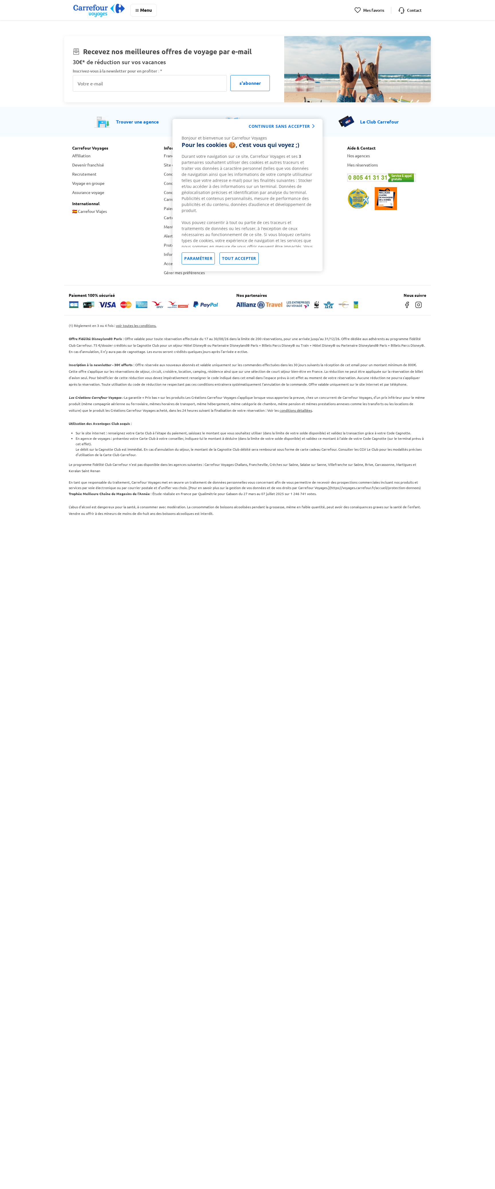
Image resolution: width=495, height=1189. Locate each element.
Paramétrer (198, 258)
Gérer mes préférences (184, 272)
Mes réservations (362, 164)
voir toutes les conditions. (136, 325)
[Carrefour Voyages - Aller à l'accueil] (99, 10)
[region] (247, 195)
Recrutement (84, 173)
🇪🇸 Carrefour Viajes (89, 211)
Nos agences (358, 155)
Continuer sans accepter (279, 126)
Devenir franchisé (88, 164)
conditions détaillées (296, 410)
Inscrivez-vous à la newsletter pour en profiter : (117, 71)
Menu (146, 10)
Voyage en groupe (88, 183)
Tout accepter (239, 258)
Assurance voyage (88, 192)
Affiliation (81, 155)
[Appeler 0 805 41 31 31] (385, 178)
